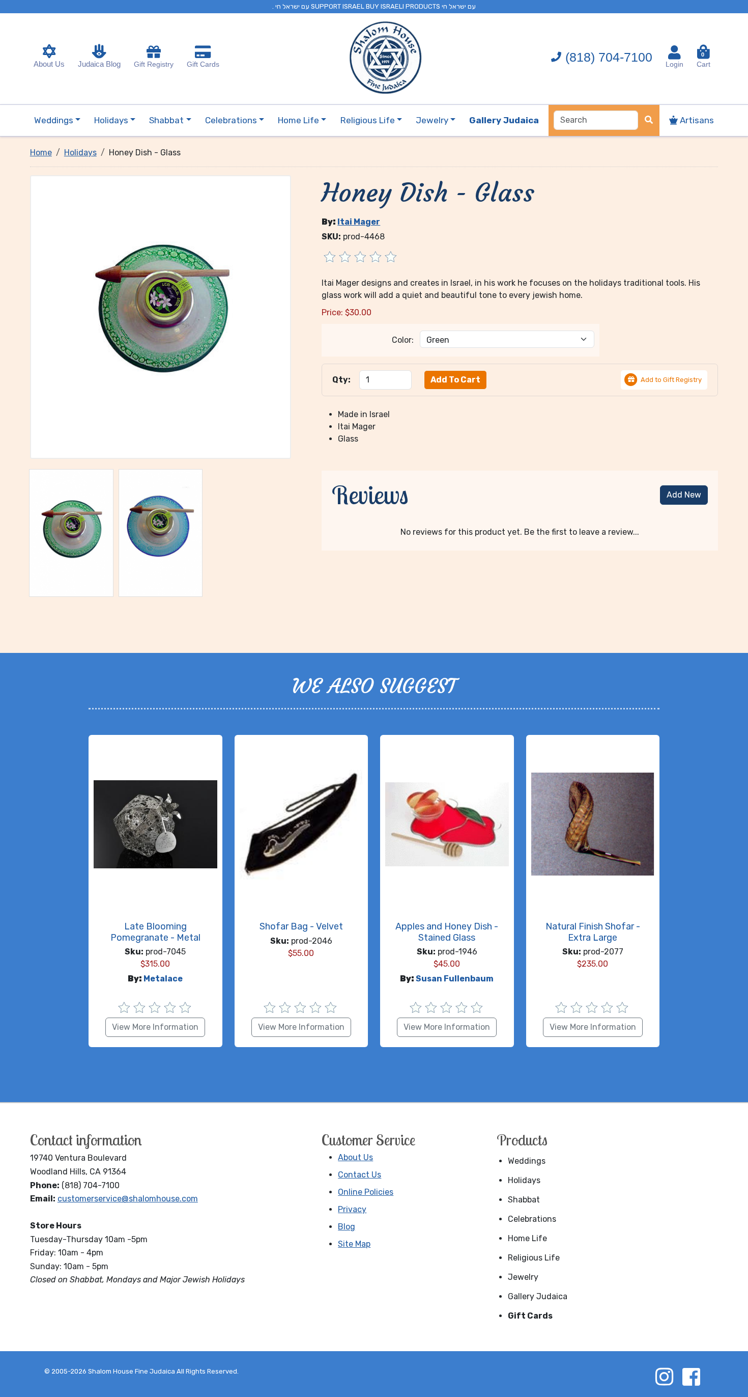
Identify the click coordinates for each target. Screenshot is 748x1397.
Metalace (163, 978)
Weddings (526, 1161)
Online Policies (365, 1192)
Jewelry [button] (432, 120)
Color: (403, 340)
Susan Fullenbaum (455, 978)
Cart (703, 59)
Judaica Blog (99, 64)
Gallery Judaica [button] (504, 120)
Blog (346, 1226)
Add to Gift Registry (671, 380)
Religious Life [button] (367, 120)
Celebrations (532, 1219)
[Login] (674, 52)
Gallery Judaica (537, 1296)
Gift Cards (203, 64)
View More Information (155, 1027)
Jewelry (523, 1277)
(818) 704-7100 (608, 57)
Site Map (354, 1244)
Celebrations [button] (231, 120)
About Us (49, 64)
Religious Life (534, 1258)
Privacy (352, 1209)
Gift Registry (154, 64)
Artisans (696, 120)
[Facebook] (691, 1376)
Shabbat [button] (166, 120)
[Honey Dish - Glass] (161, 316)
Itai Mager (358, 222)
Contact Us (359, 1175)
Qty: (341, 380)
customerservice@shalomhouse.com (127, 1198)
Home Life (527, 1238)
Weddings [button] (53, 120)
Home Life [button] (298, 120)
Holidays (524, 1180)
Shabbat (524, 1199)
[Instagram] (664, 1376)
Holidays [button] (111, 120)
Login (674, 64)
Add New (684, 495)
